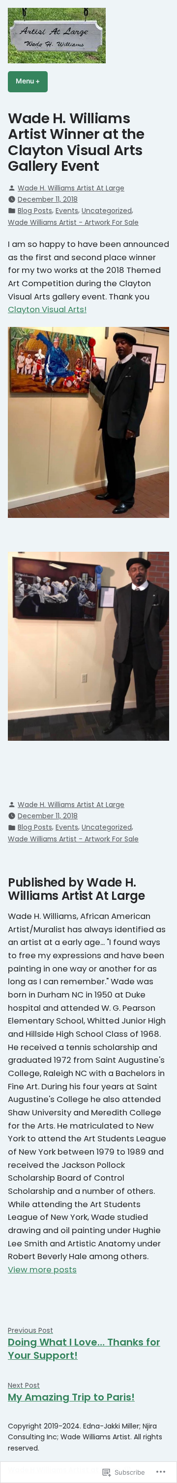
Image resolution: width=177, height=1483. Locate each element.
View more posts (42, 1269)
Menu (32, 81)
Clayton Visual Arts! (47, 309)
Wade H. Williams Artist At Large (71, 188)
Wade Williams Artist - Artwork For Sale (73, 222)
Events (67, 211)
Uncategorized (107, 211)
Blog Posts (35, 211)
